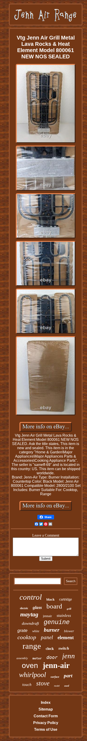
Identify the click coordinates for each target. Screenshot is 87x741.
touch (27, 684)
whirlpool (32, 674)
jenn (68, 656)
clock (50, 649)
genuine (57, 622)
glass (37, 607)
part (68, 675)
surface (55, 676)
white (35, 631)
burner (51, 630)
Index (46, 702)
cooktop (26, 637)
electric (24, 608)
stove (42, 683)
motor (37, 658)
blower (69, 631)
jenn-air (56, 665)
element (66, 637)
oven (30, 665)
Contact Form (46, 716)
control (30, 597)
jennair (47, 616)
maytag (29, 614)
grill (69, 608)
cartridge (65, 599)
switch (63, 648)
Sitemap (46, 709)
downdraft (30, 623)
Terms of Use (45, 729)
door (52, 657)
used (66, 685)
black (50, 599)
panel (47, 637)
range (32, 646)
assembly (22, 658)
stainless (64, 615)
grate (22, 630)
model (57, 686)
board (54, 606)
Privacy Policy (45, 723)
